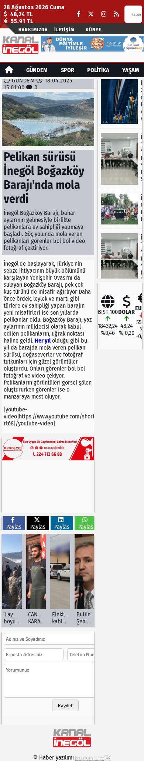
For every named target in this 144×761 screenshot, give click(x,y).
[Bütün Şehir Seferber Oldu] (85, 580)
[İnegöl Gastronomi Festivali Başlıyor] (120, 209)
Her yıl (43, 340)
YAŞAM (130, 70)
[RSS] (116, 14)
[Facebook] (78, 14)
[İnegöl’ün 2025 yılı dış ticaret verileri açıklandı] (120, 101)
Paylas (13, 526)
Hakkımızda (33, 29)
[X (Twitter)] (91, 14)
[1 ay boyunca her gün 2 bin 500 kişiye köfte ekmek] (12, 580)
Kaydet (65, 705)
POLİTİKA (98, 70)
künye (93, 29)
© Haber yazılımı (54, 757)
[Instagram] (103, 14)
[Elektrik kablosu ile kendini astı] (60, 580)
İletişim (64, 29)
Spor (67, 70)
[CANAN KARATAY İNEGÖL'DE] (36, 580)
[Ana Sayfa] (9, 70)
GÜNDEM (37, 70)
